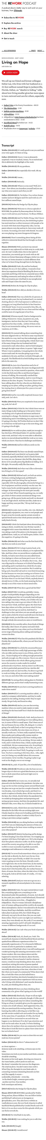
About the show (10, 33)
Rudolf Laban (9, 125)
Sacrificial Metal (10, 123)
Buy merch (13, 28)
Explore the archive (12, 23)
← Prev (32, 50)
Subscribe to (14, 17)
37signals (18, 10)
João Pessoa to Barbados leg (26, 117)
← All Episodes (9, 50)
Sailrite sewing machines (14, 111)
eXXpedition (9, 114)
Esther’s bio (8, 105)
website (32, 128)
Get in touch (9, 38)
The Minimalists (10, 108)
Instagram (23, 128)
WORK (19, 3)
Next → (40, 50)
